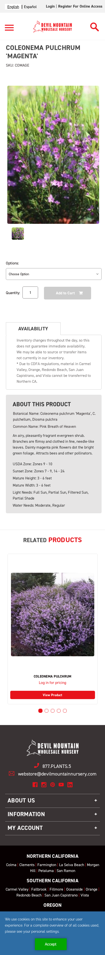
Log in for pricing (52, 682)
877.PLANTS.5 (56, 766)
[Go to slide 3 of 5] (52, 711)
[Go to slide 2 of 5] (46, 711)
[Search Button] (94, 25)
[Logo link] (9, 29)
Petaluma (46, 870)
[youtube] (61, 784)
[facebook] (35, 784)
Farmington (46, 864)
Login (50, 6)
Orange (91, 889)
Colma (11, 864)
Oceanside (74, 889)
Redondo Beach (29, 895)
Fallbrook (39, 889)
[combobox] (13, 7)
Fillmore (56, 889)
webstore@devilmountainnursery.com (57, 774)
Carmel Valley (17, 889)
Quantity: (13, 292)
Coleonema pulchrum (53, 676)
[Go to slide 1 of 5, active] (40, 711)
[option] (30, 7)
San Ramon (66, 870)
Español (30, 6)
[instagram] (43, 784)
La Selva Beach (71, 864)
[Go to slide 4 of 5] (59, 711)
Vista (85, 895)
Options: (12, 263)
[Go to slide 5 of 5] (65, 711)
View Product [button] (52, 695)
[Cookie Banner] (52, 933)
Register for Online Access (80, 6)
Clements (26, 864)
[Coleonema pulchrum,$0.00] (52, 614)
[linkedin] (70, 784)
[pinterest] (52, 784)
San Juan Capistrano (61, 895)
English (13, 6)
